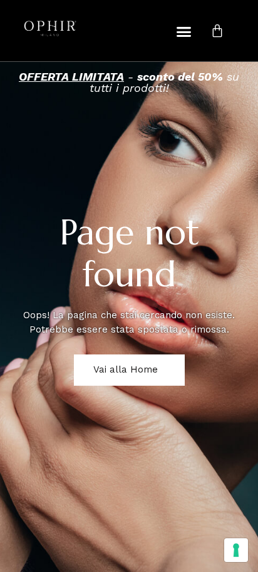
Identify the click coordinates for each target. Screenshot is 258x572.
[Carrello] (217, 30)
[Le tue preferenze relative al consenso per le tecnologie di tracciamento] (236, 550)
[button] (184, 31)
